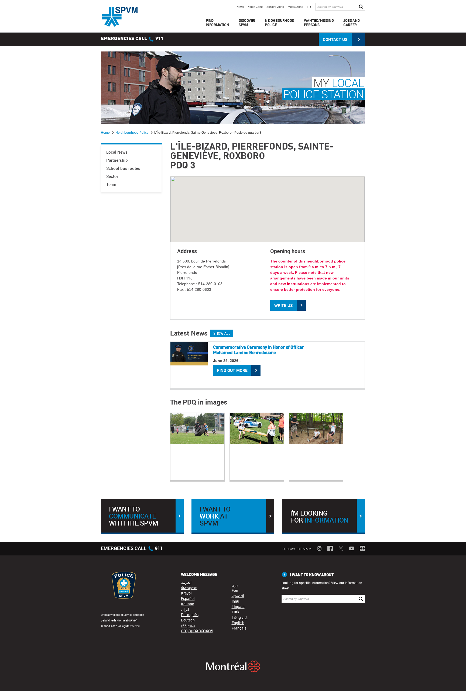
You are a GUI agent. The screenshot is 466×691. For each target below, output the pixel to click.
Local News (117, 152)
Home (106, 132)
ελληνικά (188, 625)
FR (309, 6)
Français (239, 628)
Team (111, 184)
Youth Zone (255, 6)
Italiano (187, 603)
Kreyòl (186, 593)
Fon (235, 590)
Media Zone (295, 6)
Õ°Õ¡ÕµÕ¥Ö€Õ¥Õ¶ (197, 630)
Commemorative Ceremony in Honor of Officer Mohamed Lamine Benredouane (258, 349)
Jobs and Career (351, 22)
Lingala (238, 606)
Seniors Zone (275, 6)
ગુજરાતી (238, 595)
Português (189, 614)
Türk (235, 611)
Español (188, 598)
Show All (221, 333)
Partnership (117, 160)
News (240, 6)
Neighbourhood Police (132, 132)
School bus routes (123, 168)
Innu (235, 601)
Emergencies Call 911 (132, 39)
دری (235, 585)
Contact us (335, 39)
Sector (112, 176)
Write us (283, 305)
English (238, 622)
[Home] (120, 16)
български (189, 587)
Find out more (232, 370)
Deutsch (188, 620)
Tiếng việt (240, 617)
